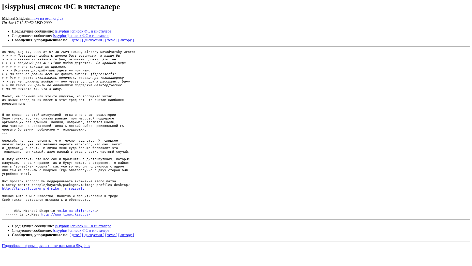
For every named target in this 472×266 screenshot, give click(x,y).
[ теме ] (111, 40)
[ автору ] (126, 40)
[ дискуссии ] (93, 40)
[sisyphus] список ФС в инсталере (83, 31)
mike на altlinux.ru (77, 211)
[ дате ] (75, 40)
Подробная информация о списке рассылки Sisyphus (46, 246)
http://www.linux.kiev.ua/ (65, 214)
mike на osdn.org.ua (47, 18)
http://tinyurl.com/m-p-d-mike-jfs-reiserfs (43, 188)
